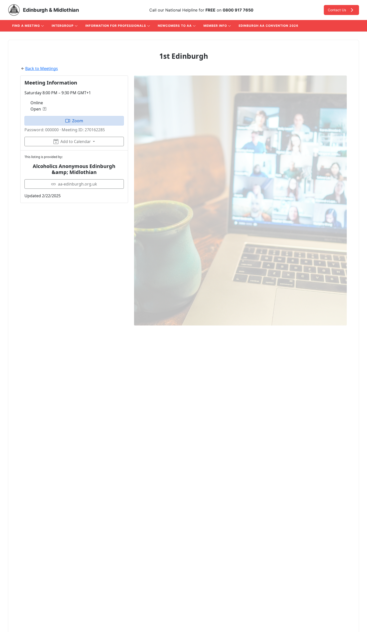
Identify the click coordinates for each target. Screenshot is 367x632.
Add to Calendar (75, 141)
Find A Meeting (26, 26)
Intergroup (63, 26)
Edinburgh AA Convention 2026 (268, 26)
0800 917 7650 (238, 10)
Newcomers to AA (175, 26)
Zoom (77, 121)
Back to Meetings (41, 68)
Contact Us (337, 10)
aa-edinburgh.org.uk (77, 184)
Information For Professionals (115, 26)
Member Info (215, 26)
